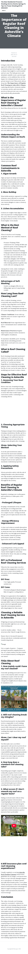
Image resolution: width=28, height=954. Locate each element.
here (6, 437)
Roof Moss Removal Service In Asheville (13, 108)
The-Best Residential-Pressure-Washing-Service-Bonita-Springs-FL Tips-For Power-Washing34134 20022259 (13, 5)
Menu (3, 10)
